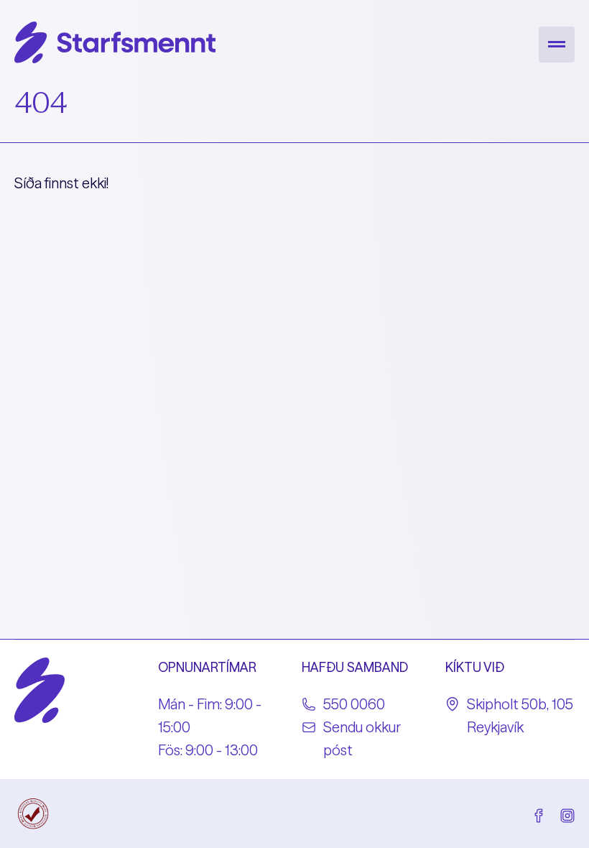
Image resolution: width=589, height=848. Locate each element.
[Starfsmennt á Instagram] (567, 813)
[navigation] (557, 45)
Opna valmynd (557, 44)
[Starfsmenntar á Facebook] (539, 813)
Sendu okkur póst (362, 738)
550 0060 (354, 704)
